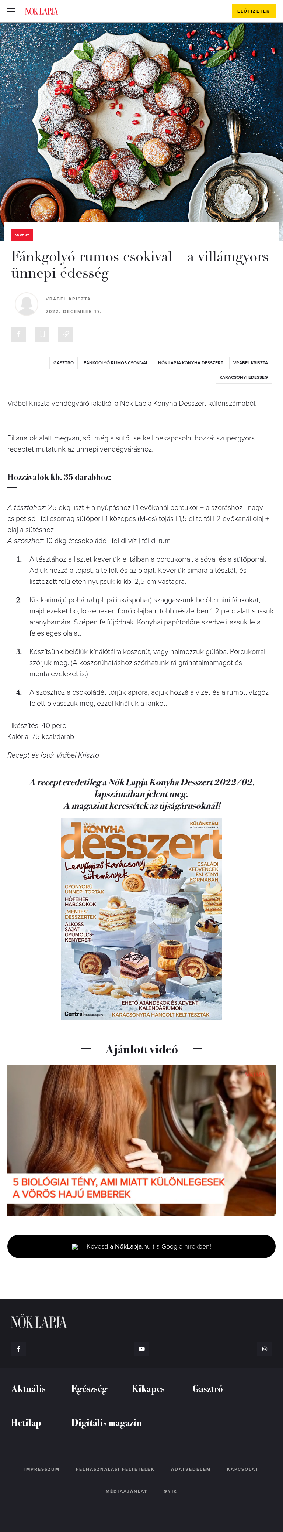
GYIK (170, 1491)
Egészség (89, 1388)
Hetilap (26, 1422)
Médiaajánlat (126, 1491)
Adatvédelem (191, 1469)
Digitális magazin (106, 1422)
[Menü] (11, 11)
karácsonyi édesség (244, 377)
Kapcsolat (243, 1469)
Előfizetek (253, 11)
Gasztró (207, 1388)
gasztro (63, 362)
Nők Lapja (41, 11)
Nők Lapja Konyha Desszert (190, 362)
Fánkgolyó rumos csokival (116, 362)
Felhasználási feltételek (115, 1469)
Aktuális (28, 1388)
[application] (141, 1140)
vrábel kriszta (250, 362)
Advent (22, 235)
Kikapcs (148, 1388)
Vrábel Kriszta (68, 299)
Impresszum (42, 1469)
